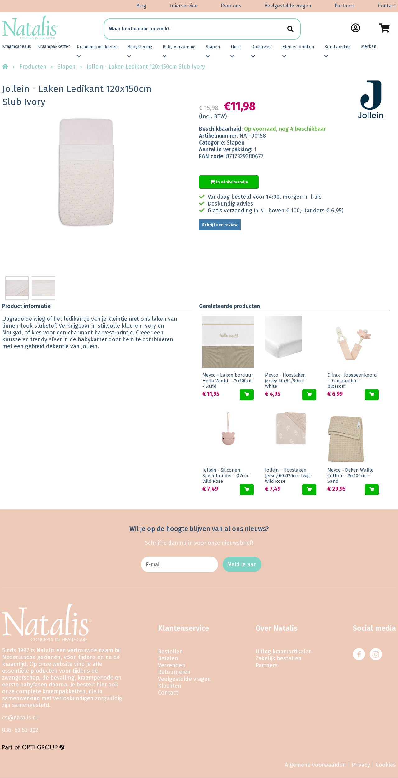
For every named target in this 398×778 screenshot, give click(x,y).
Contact (387, 6)
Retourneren (174, 672)
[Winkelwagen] (384, 28)
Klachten (169, 685)
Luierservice (183, 6)
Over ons (231, 6)
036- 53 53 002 (20, 730)
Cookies (386, 764)
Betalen (168, 658)
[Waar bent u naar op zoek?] (290, 28)
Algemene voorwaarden (315, 764)
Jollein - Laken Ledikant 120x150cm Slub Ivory (146, 66)
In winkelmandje (231, 182)
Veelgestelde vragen (288, 6)
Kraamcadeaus (16, 46)
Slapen (67, 66)
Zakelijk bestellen (279, 658)
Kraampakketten (54, 46)
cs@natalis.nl (20, 717)
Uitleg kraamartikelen (284, 651)
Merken (368, 46)
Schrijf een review (220, 224)
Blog (141, 6)
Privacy (361, 764)
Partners (345, 6)
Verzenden (171, 665)
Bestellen (170, 651)
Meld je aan (242, 564)
